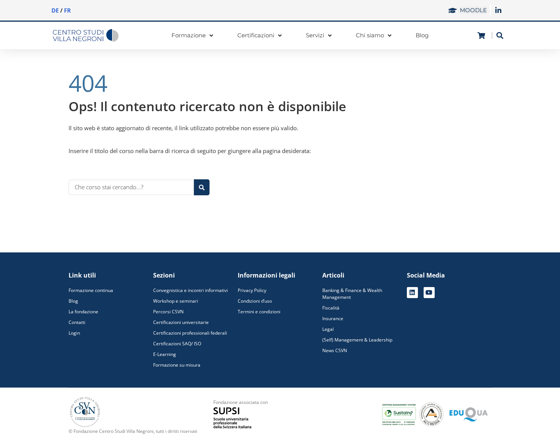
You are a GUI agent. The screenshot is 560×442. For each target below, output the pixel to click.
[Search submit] (202, 187)
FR (67, 10)
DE (55, 10)
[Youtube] (429, 292)
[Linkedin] (412, 292)
